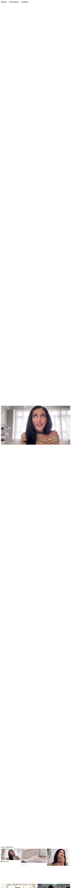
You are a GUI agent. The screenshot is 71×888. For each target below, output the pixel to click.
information (14, 2)
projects (24, 2)
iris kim (4, 2)
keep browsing (64, 882)
